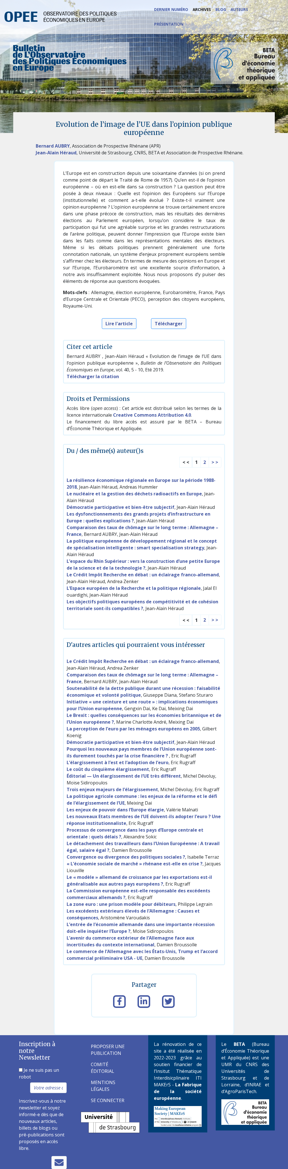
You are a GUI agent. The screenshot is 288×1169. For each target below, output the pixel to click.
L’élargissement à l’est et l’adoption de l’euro (117, 762)
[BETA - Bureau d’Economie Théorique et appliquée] (245, 1112)
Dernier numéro (171, 9)
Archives (202, 9)
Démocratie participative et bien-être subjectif (120, 507)
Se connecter (107, 1100)
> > (215, 462)
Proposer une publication (108, 1049)
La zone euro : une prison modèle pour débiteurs (121, 904)
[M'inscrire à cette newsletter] (59, 1162)
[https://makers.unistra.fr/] (178, 1116)
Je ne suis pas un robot (39, 1073)
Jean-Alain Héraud (56, 153)
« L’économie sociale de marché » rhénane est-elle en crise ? (134, 864)
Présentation (168, 24)
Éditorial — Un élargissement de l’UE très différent (124, 776)
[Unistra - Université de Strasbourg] (110, 1122)
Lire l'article (119, 324)
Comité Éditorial (102, 1067)
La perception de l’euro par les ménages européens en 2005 (133, 729)
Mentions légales (103, 1085)
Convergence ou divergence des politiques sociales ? (126, 857)
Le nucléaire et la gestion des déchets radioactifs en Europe (134, 494)
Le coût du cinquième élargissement (108, 769)
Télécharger (169, 324)
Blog (220, 9)
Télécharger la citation (93, 376)
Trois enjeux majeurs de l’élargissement (112, 789)
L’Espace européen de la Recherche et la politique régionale (134, 588)
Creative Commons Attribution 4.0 (152, 415)
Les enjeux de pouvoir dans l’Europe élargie (115, 810)
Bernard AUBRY (53, 146)
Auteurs (239, 9)
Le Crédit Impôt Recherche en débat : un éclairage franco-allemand (143, 575)
